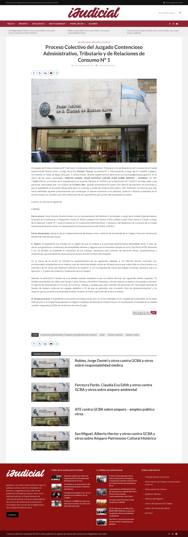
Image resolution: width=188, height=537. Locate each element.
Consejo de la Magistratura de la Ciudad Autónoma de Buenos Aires (32, 2)
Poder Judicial (77, 23)
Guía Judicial (38, 23)
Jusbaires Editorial (153, 494)
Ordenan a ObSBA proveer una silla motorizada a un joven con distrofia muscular (77, 503)
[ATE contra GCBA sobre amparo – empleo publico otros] (50, 416)
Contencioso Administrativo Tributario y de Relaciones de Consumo (69, 335)
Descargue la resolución (144, 312)
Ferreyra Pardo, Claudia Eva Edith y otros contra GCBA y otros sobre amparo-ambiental (153, 32)
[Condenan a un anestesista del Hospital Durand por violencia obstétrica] (57, 487)
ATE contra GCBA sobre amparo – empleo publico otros (114, 411)
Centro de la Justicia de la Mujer (159, 503)
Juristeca (148, 513)
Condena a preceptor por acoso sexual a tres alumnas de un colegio (77, 495)
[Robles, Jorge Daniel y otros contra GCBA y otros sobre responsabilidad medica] (50, 367)
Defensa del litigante (154, 498)
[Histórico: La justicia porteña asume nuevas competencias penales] (102, 522)
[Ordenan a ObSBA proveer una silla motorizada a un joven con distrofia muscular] (57, 503)
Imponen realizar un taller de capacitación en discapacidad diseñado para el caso (76, 478)
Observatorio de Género (156, 489)
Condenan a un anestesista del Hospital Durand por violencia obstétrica (77, 486)
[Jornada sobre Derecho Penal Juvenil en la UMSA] (102, 502)
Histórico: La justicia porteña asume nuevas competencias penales (121, 521)
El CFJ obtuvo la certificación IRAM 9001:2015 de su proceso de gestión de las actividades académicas (122, 512)
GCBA (102, 335)
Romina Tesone (132, 335)
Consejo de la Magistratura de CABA (91, 534)
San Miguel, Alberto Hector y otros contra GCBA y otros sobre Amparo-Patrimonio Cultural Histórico (31, 32)
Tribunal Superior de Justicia (157, 477)
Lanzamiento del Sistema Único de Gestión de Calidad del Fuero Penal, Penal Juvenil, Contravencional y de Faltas (123, 492)
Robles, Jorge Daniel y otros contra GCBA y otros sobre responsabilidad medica (88, 32)
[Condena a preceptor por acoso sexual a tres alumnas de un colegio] (57, 494)
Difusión (23, 23)
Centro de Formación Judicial (157, 508)
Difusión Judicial (84, 42)
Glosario (93, 23)
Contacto (12, 514)
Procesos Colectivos (101, 42)
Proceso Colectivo (115, 335)
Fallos (10, 23)
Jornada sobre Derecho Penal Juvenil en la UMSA (121, 501)
